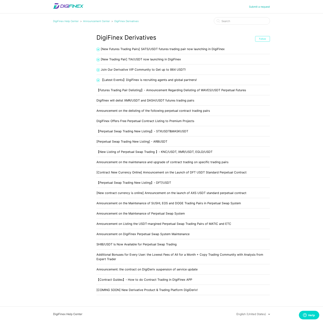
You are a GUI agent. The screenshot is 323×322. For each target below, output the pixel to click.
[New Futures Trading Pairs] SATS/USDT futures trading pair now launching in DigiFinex (163, 49)
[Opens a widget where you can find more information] (309, 315)
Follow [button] (262, 38)
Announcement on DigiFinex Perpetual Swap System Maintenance (143, 234)
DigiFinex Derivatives (126, 21)
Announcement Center (96, 21)
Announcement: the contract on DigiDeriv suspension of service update (147, 269)
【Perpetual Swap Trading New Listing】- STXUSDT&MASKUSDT (142, 131)
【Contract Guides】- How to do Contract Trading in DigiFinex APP (144, 279)
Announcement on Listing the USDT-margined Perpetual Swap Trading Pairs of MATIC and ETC (163, 224)
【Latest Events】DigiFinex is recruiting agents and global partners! (149, 80)
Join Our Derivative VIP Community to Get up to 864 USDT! (143, 69)
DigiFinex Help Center (66, 21)
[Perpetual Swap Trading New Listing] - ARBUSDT (131, 141)
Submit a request (259, 6)
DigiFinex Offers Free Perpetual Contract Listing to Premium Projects (145, 121)
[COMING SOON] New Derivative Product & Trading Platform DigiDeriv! (147, 290)
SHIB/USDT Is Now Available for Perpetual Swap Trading (136, 244)
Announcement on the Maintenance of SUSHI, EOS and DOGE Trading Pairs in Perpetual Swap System (168, 203)
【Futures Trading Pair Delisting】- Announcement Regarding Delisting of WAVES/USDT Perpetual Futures (171, 90)
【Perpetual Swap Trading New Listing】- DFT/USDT (133, 182)
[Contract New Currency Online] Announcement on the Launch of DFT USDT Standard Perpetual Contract (171, 172)
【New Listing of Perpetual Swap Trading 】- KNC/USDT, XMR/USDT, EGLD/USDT (154, 152)
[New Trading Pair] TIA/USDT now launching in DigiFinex (141, 59)
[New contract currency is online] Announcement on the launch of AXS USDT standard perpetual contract (171, 193)
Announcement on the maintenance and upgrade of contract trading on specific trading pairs (162, 162)
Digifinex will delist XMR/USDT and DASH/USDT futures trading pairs (145, 100)
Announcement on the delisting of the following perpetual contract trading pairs (153, 111)
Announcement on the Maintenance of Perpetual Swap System (140, 213)
